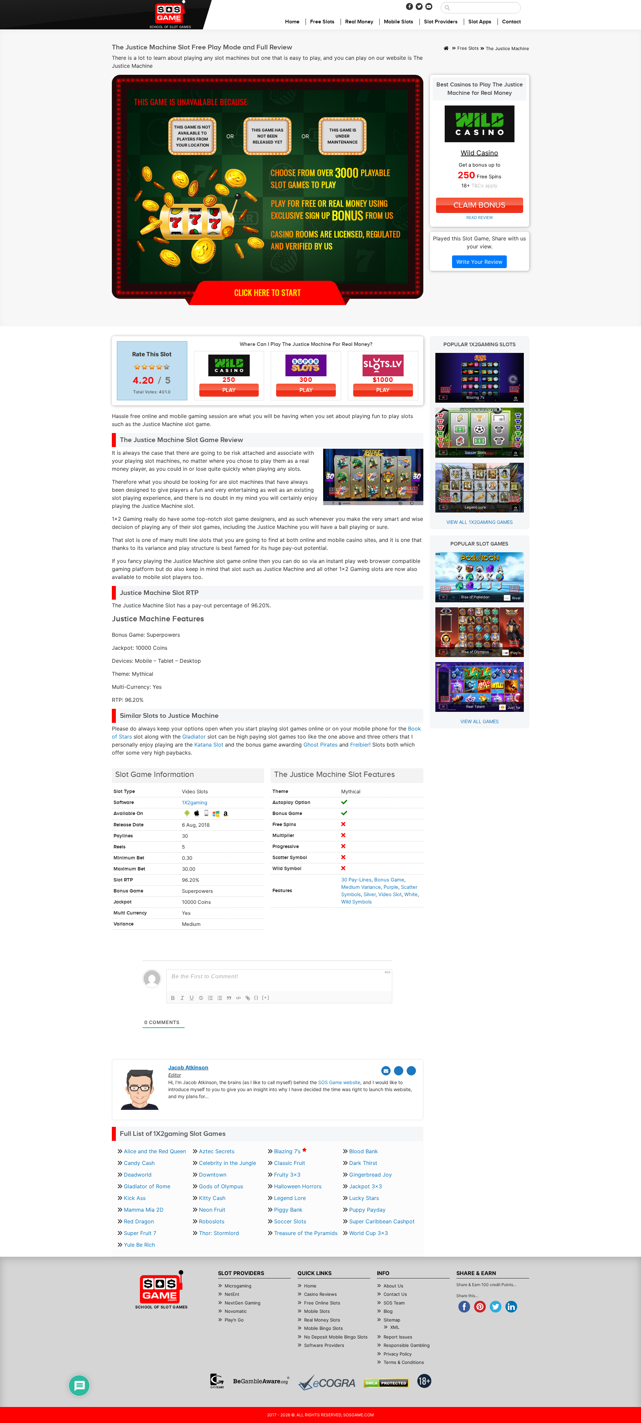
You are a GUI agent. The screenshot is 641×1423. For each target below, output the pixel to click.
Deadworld (138, 1174)
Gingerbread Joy (370, 1174)
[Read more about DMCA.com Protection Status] (386, 1383)
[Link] (247, 998)
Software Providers (324, 1345)
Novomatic (236, 1311)
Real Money (359, 22)
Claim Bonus (479, 205)
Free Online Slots (322, 1302)
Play (229, 390)
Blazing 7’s (288, 1151)
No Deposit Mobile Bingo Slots (336, 1337)
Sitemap (392, 1320)
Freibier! (360, 744)
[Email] (386, 1070)
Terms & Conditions (404, 1362)
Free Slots (322, 22)
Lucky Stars (364, 1198)
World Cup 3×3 (368, 1233)
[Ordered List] (210, 998)
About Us (393, 1285)
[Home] (446, 48)
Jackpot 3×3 (365, 1186)
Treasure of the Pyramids (306, 1233)
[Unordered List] (219, 998)
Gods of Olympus (221, 1186)
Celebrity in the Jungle (227, 1163)
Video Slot (390, 894)
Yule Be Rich (139, 1244)
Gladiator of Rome (147, 1186)
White (411, 894)
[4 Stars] (159, 367)
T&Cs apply (484, 186)
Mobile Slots (398, 22)
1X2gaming (194, 803)
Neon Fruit (212, 1209)
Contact (511, 22)
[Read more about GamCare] (217, 1381)
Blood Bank (363, 1151)
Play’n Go (234, 1320)
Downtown (212, 1174)
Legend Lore (290, 1198)
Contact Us (395, 1294)
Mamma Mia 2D (144, 1209)
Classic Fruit (289, 1163)
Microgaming (238, 1285)
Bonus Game (389, 880)
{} (256, 997)
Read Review (479, 217)
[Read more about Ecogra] (326, 1382)
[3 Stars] (152, 367)
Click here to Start (267, 292)
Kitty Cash (212, 1198)
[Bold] (173, 998)
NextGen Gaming (242, 1302)
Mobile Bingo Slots (323, 1328)
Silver (370, 894)
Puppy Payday (367, 1209)
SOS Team (394, 1302)
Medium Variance (361, 887)
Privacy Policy (398, 1354)
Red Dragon (139, 1221)
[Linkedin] (411, 1070)
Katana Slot (208, 744)
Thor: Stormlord (219, 1233)
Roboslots (211, 1221)
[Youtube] (428, 6)
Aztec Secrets (216, 1151)
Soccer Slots (290, 1221)
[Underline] (191, 998)
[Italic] (182, 998)
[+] (265, 997)
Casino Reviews (320, 1294)
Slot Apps (479, 22)
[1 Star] (137, 367)
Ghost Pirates (320, 744)
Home (292, 22)
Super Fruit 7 (140, 1233)
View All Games (479, 721)
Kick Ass (135, 1198)
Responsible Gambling (407, 1345)
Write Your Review (479, 261)
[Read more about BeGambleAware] (261, 1381)
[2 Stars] (145, 367)
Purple (391, 887)
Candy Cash (139, 1163)
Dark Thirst (363, 1163)
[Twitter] (419, 6)
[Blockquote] (229, 998)
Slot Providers (441, 22)
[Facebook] (409, 6)
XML (394, 1327)
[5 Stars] (167, 367)
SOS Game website (339, 1082)
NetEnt (232, 1294)
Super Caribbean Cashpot (382, 1221)
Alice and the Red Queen (155, 1151)
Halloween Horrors (298, 1186)
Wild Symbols (356, 902)
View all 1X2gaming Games (479, 522)
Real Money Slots (322, 1320)
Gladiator (194, 736)
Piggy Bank (288, 1209)
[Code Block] (238, 998)
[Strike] (201, 998)
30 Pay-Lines (356, 880)
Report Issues (398, 1337)
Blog (388, 1311)
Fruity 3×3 (287, 1174)
